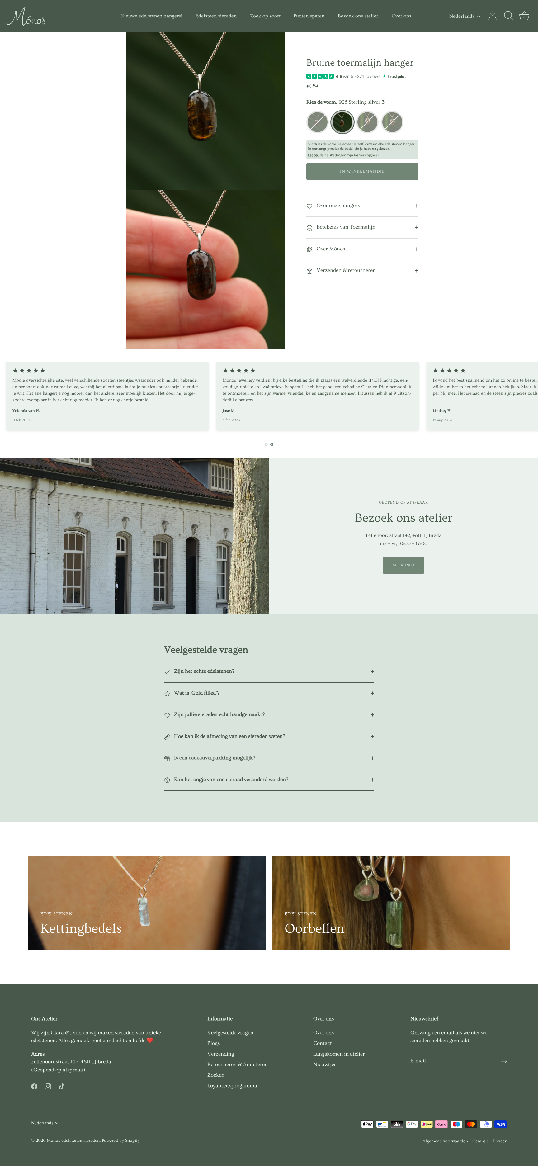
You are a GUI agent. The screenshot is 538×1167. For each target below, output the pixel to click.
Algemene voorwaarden (445, 1141)
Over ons (401, 16)
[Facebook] (34, 1085)
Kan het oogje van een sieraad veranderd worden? (230, 779)
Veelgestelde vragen (230, 1033)
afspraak (73, 1070)
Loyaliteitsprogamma (232, 1086)
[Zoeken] (508, 16)
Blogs (213, 1043)
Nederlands (461, 16)
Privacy (500, 1141)
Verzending (220, 1054)
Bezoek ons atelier (358, 16)
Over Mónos (330, 249)
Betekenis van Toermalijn (345, 227)
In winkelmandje (362, 171)
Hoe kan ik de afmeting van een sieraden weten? (229, 736)
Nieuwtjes (324, 1064)
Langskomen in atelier (339, 1054)
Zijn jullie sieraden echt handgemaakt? (219, 714)
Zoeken (215, 1075)
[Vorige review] (266, 444)
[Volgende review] (271, 444)
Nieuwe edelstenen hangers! (151, 16)
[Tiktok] (62, 1085)
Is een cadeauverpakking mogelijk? (214, 758)
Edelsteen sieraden (216, 16)
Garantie (480, 1141)
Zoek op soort (265, 16)
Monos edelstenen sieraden (73, 1140)
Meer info (403, 565)
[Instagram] (48, 1085)
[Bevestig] (504, 1061)
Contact (322, 1043)
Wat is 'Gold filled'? (196, 693)
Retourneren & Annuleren (237, 1064)
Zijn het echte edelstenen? (203, 671)
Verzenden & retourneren (345, 270)
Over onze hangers (337, 205)
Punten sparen (309, 16)
